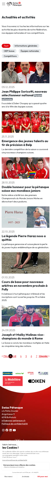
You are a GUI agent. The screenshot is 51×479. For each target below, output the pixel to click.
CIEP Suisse (9, 51)
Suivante (43, 356)
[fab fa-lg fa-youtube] (14, 430)
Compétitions (10, 56)
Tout (6, 45)
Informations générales (26, 45)
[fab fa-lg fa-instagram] (3, 430)
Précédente (9, 356)
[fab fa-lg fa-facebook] (7, 430)
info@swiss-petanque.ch (13, 420)
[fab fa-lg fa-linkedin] (10, 430)
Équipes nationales (30, 51)
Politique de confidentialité (15, 423)
